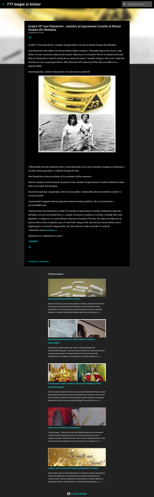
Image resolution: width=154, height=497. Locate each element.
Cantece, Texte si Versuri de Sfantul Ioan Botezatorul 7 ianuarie (73, 468)
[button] (29, 37)
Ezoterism (33, 241)
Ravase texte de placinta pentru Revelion (64, 299)
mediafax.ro (51, 230)
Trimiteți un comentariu (38, 261)
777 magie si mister (24, 4)
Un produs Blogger (78, 494)
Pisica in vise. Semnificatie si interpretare (64, 428)
